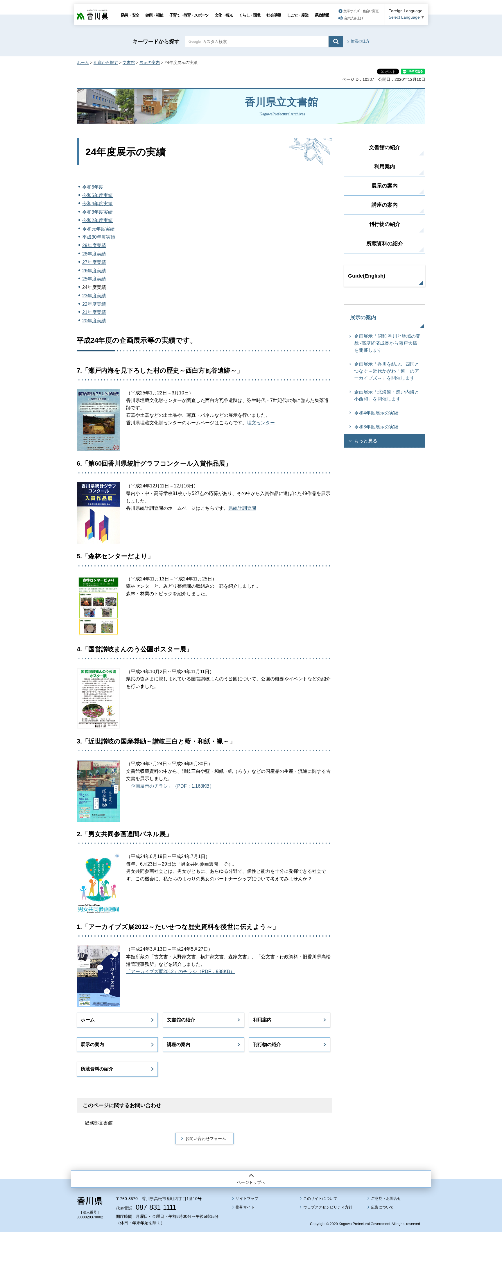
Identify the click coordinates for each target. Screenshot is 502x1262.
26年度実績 (94, 270)
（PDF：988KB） (216, 971)
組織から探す (106, 62)
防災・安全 (130, 15)
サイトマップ (247, 1198)
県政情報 (322, 15)
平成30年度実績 (98, 237)
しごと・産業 (297, 15)
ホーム (83, 62)
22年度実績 (94, 304)
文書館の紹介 (181, 1019)
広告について (382, 1207)
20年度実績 (94, 320)
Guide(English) (366, 276)
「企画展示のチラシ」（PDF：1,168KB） (170, 786)
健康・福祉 (154, 15)
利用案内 (262, 1019)
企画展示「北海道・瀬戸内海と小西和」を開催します (386, 395)
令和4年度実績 (97, 203)
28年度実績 (94, 253)
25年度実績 (94, 278)
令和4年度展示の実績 (376, 412)
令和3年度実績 (97, 212)
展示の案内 (149, 62)
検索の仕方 (360, 41)
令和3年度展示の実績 (376, 426)
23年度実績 (94, 295)
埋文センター (261, 422)
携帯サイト (245, 1207)
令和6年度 (92, 187)
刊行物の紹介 (267, 1044)
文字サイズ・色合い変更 (361, 11)
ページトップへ (251, 1182)
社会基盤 (273, 15)
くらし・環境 (249, 15)
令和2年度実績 (97, 220)
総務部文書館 (99, 1122)
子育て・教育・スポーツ (188, 15)
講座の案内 (178, 1044)
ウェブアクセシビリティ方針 (327, 1207)
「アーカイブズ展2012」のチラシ (161, 971)
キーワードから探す (156, 41)
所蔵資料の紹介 (97, 1068)
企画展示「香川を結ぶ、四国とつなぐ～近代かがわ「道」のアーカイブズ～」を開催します (386, 371)
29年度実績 (94, 245)
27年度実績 (94, 262)
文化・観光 (223, 15)
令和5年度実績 (97, 195)
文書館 (129, 62)
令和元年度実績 (98, 228)
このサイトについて (320, 1198)
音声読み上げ (353, 18)
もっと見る (365, 440)
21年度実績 (94, 312)
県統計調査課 (242, 508)
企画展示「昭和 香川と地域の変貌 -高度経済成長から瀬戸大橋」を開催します (388, 343)
